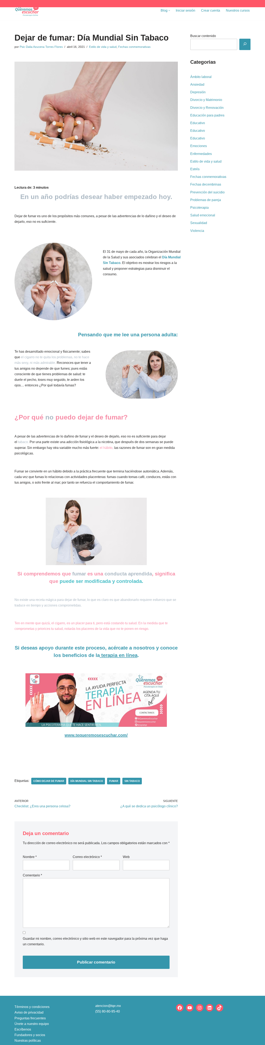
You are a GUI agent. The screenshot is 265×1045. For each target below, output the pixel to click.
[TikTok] (219, 1007)
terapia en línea (118, 655)
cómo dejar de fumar (48, 781)
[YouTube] (189, 1007)
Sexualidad (198, 223)
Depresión (198, 92)
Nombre (30, 857)
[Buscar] (245, 44)
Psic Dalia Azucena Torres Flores (41, 46)
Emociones (198, 146)
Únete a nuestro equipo (31, 1024)
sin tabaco (132, 781)
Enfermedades (201, 154)
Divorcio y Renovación (207, 107)
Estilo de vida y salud (103, 46)
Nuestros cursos (238, 10)
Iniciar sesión (185, 10)
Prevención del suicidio (207, 192)
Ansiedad (197, 84)
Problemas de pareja (205, 200)
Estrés (195, 169)
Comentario (32, 875)
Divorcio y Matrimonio (206, 100)
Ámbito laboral (201, 77)
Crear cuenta (210, 10)
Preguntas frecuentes (30, 1018)
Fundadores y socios (29, 1035)
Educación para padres (207, 115)
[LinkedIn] (209, 1007)
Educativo (197, 123)
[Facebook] (179, 1007)
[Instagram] (199, 1007)
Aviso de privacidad (28, 1012)
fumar (113, 781)
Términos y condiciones (31, 1007)
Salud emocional (202, 215)
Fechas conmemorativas (134, 46)
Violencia (197, 230)
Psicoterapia (199, 207)
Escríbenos (22, 1029)
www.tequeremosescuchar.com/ (96, 735)
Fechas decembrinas (205, 184)
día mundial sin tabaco (86, 781)
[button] (169, 10)
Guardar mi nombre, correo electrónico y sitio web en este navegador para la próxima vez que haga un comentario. (95, 941)
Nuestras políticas (27, 1040)
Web (126, 857)
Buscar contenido (203, 36)
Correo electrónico (87, 857)
